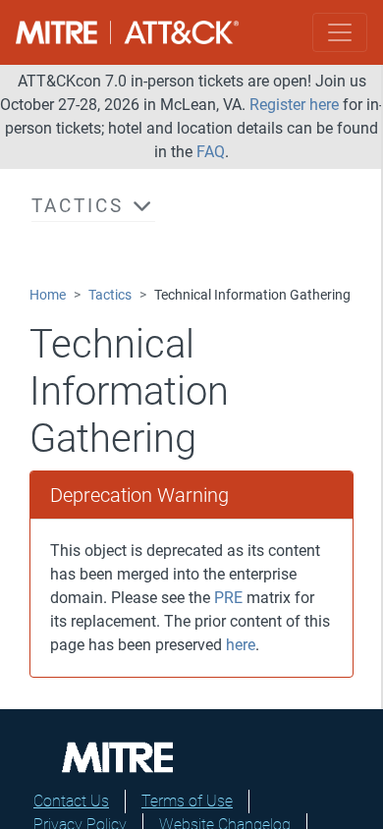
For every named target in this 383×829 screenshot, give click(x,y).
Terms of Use (187, 801)
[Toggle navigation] (339, 32)
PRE (228, 597)
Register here (294, 104)
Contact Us (71, 801)
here (240, 645)
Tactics (110, 295)
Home (47, 295)
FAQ (210, 151)
